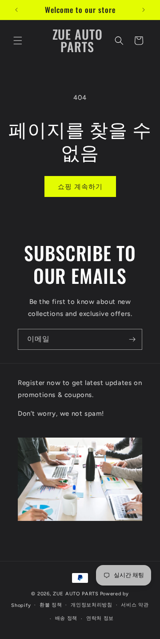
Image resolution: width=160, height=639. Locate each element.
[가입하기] (132, 339)
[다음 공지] (143, 10)
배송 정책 (66, 618)
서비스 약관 (134, 605)
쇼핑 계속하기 (80, 187)
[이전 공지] (16, 10)
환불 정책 (51, 605)
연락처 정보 (100, 618)
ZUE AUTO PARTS (76, 594)
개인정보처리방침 (91, 605)
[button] (18, 40)
